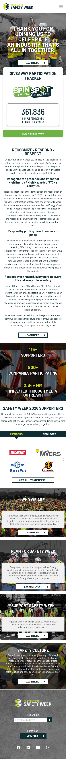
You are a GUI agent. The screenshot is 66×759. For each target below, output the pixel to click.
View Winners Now (32, 133)
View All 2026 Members (32, 480)
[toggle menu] (61, 7)
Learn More (32, 62)
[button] (63, 459)
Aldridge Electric (48, 467)
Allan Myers (48, 452)
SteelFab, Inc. (17, 467)
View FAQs (32, 736)
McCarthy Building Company (17, 452)
